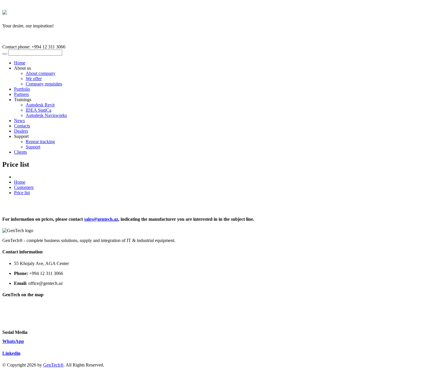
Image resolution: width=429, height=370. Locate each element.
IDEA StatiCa (38, 110)
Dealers (21, 131)
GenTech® (53, 364)
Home (19, 62)
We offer (34, 78)
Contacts (22, 125)
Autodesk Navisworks (46, 115)
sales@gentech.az (101, 219)
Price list (22, 192)
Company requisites (44, 83)
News (19, 120)
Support (33, 146)
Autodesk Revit (40, 104)
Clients (20, 152)
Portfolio (22, 89)
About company (40, 73)
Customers (24, 187)
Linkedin (11, 353)
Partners (21, 94)
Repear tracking (40, 141)
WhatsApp (13, 341)
